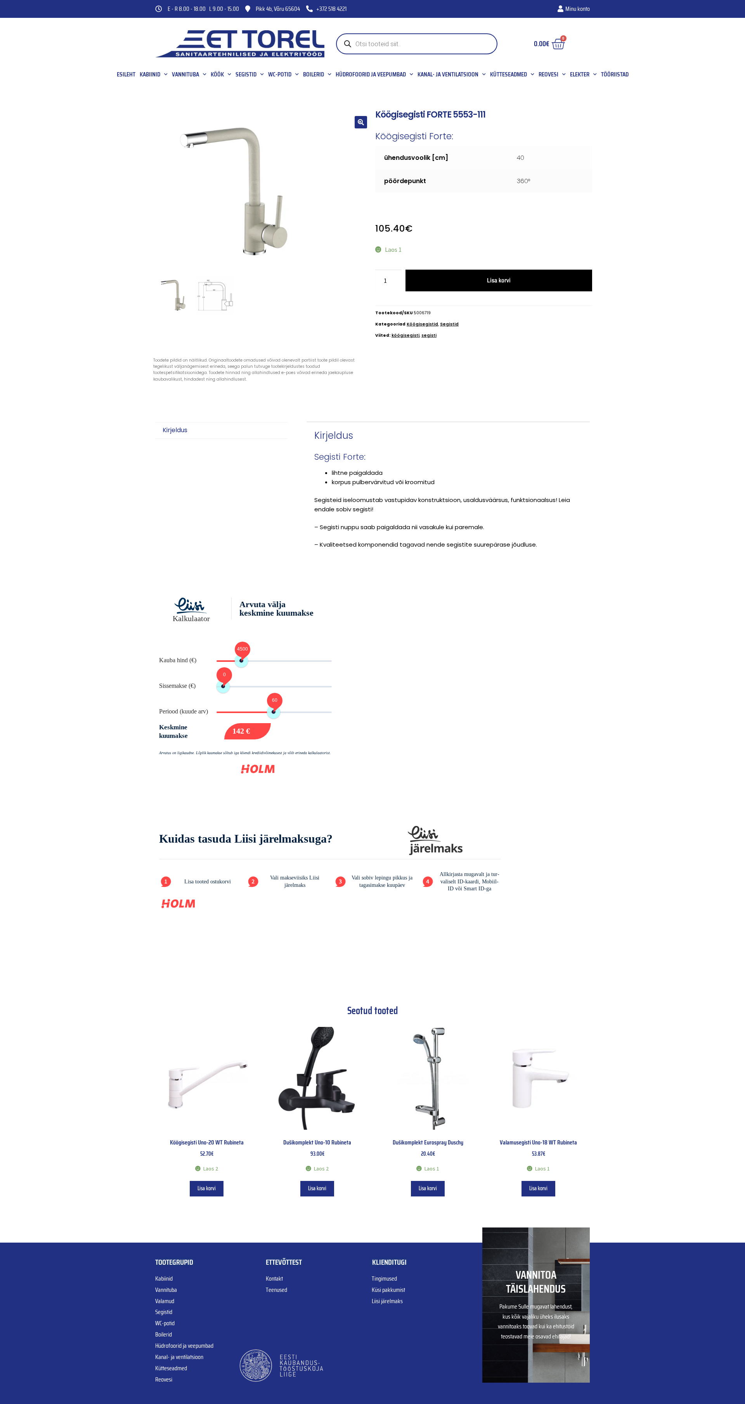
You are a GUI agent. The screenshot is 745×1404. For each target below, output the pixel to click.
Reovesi (548, 74)
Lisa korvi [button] (207, 1188)
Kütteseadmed (508, 74)
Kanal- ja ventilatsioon (448, 74)
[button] (361, 122)
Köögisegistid (422, 324)
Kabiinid (150, 74)
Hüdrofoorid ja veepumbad (371, 74)
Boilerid (313, 74)
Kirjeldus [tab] (175, 430)
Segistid (246, 74)
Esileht (126, 74)
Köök (217, 74)
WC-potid (279, 74)
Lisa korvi (499, 280)
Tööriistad (615, 74)
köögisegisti (405, 335)
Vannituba (185, 74)
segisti (429, 335)
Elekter (579, 74)
